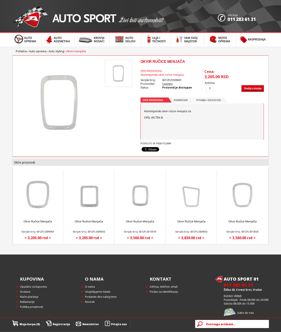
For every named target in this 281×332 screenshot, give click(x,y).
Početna (21, 51)
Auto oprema (37, 51)
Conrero (167, 84)
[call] (243, 16)
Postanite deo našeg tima (101, 297)
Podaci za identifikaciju (164, 292)
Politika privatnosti (31, 307)
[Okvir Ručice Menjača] (38, 215)
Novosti (90, 302)
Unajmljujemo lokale (97, 292)
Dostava (25, 292)
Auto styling (56, 51)
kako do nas (246, 313)
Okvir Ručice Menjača (37, 221)
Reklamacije (27, 302)
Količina (209, 83)
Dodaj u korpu (252, 88)
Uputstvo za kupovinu (33, 287)
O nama (90, 287)
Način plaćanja (29, 297)
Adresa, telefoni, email (164, 287)
